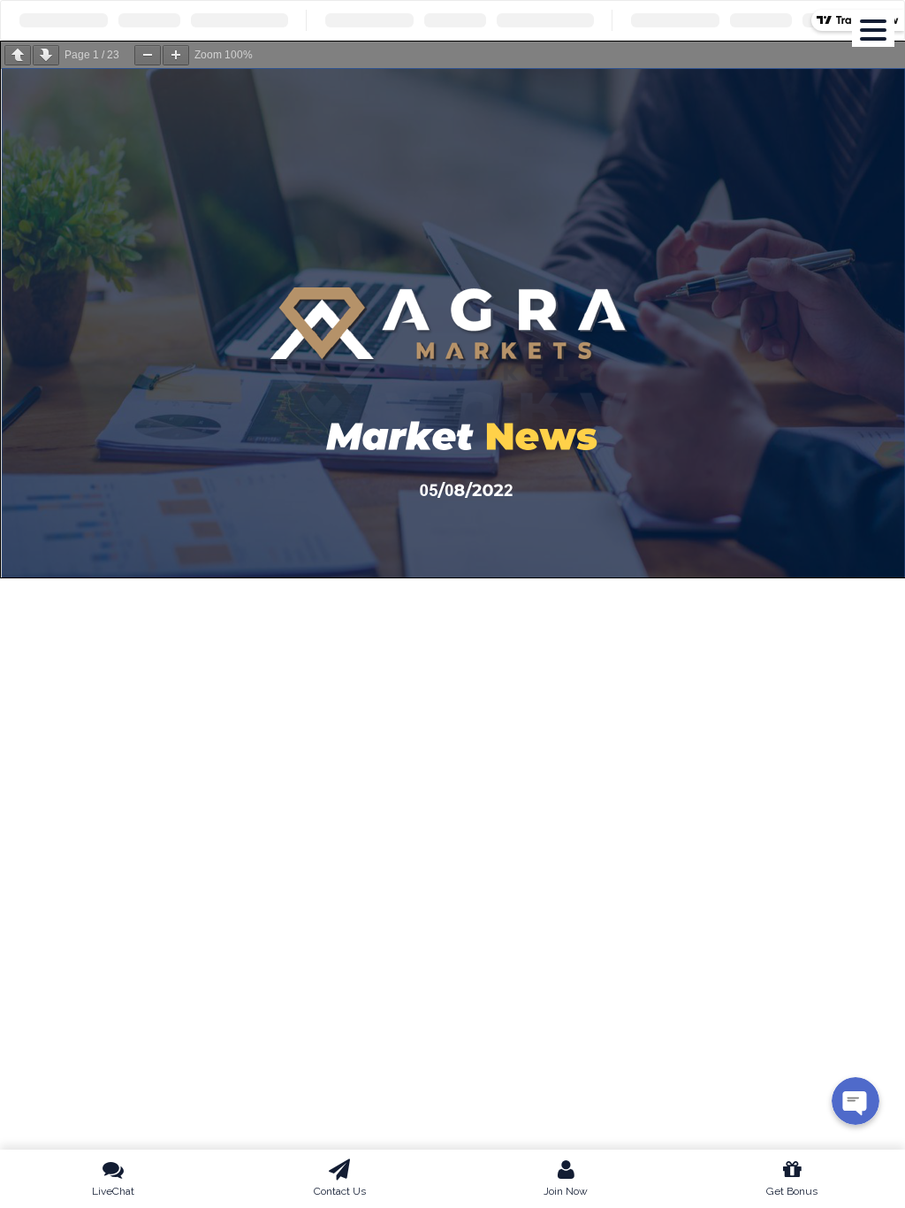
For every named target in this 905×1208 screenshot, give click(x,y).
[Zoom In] (176, 55)
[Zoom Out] (147, 55)
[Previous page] (17, 55)
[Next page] (46, 55)
